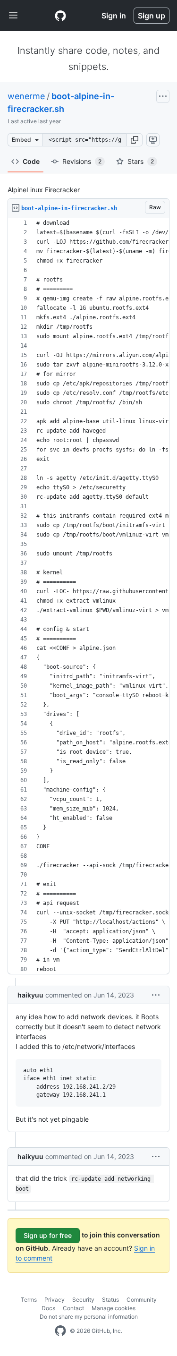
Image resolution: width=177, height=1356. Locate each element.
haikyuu (30, 995)
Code (31, 161)
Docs (48, 1308)
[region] (88, 596)
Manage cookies (113, 1308)
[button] (134, 139)
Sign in (113, 15)
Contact (73, 1308)
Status (110, 1299)
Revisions (81, 161)
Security (83, 1299)
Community (141, 1299)
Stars (140, 161)
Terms (29, 1299)
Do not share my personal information (89, 1316)
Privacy (54, 1299)
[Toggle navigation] (13, 15)
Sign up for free (48, 1235)
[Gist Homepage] (60, 15)
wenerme (26, 96)
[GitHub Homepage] (60, 1331)
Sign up (151, 15)
